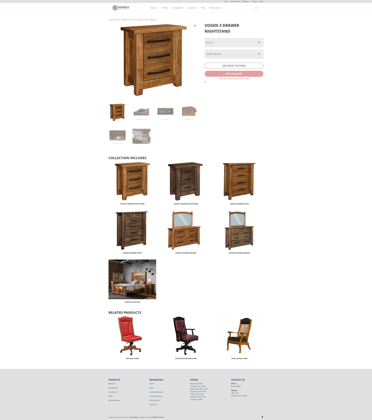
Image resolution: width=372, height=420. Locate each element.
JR (205, 82)
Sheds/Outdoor (114, 400)
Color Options (245, 1)
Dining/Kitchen (177, 8)
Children (165, 8)
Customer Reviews (156, 392)
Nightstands (126, 20)
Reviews (255, 1)
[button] (195, 26)
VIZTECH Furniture (158, 417)
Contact (261, 1)
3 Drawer (134, 20)
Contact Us (153, 404)
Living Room (192, 8)
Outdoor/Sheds (215, 8)
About (226, 1)
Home (110, 20)
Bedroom (154, 8)
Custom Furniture (235, 1)
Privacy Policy (134, 417)
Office (203, 8)
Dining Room (113, 388)
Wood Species (213, 54)
